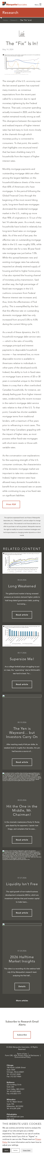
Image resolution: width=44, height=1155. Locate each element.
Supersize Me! (22, 659)
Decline (15, 1150)
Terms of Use (22, 1054)
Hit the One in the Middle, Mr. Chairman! (22, 810)
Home (5, 20)
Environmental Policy (23, 1057)
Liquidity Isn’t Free (22, 884)
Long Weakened (22, 586)
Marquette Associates (14, 4)
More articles (22, 1000)
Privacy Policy (26, 1150)
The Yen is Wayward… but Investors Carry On (22, 733)
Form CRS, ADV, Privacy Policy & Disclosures (22, 1055)
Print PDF (11, 504)
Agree (6, 1150)
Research (13, 20)
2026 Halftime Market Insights (22, 959)
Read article (22, 615)
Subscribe (22, 1035)
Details (22, 986)
